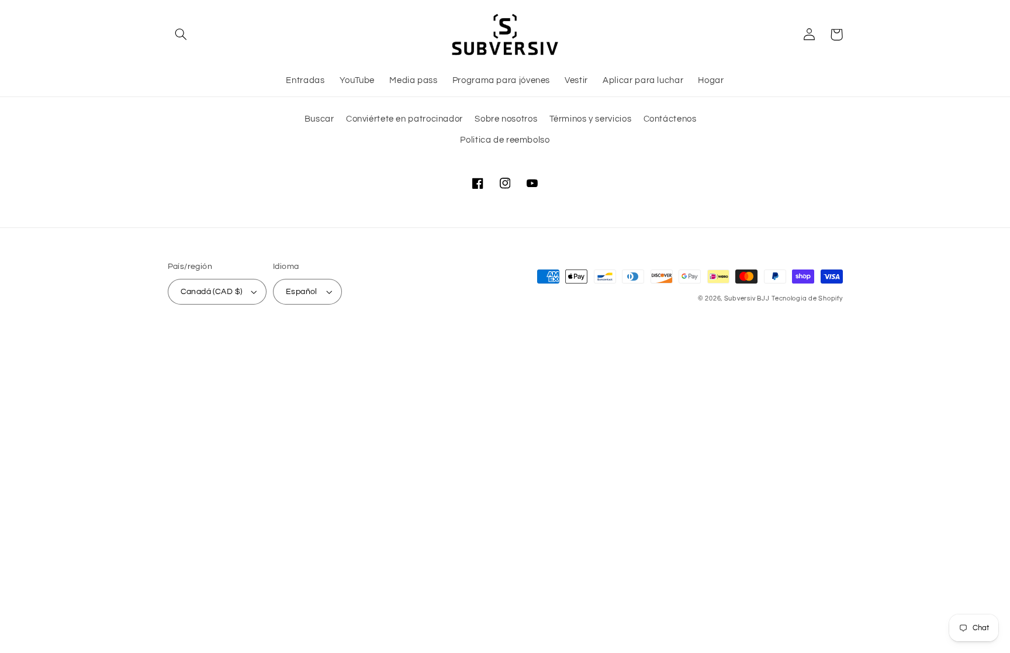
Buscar (319, 119)
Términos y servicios (590, 119)
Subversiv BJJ (747, 298)
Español (301, 292)
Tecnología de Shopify (807, 298)
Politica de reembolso (504, 140)
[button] (181, 34)
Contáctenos (670, 119)
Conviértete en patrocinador (404, 119)
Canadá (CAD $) (212, 292)
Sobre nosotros (506, 119)
